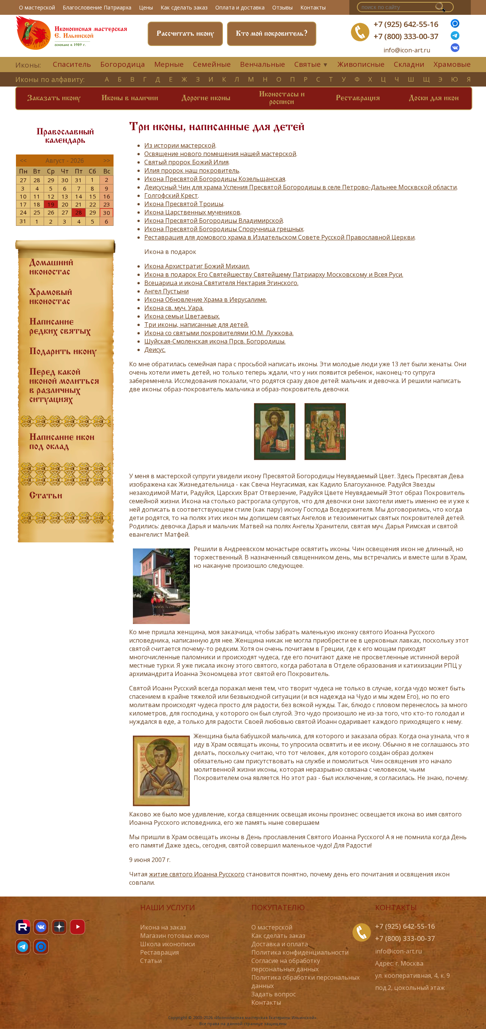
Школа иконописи (167, 944)
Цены (146, 7)
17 (23, 204)
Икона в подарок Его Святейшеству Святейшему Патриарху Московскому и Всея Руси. (273, 274)
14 (78, 196)
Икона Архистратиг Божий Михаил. (197, 266)
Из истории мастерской (179, 145)
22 (92, 204)
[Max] (455, 25)
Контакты (313, 7)
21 (78, 204)
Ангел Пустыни (166, 291)
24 (23, 212)
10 (23, 196)
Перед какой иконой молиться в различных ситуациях (64, 386)
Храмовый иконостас (50, 297)
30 (65, 180)
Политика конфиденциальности (300, 952)
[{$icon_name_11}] (325, 461)
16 (106, 196)
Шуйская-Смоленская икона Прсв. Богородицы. (215, 341)
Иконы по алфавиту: (50, 79)
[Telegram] (22, 946)
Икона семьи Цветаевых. (182, 316)
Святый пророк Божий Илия (186, 162)
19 (50, 204)
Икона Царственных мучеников (192, 212)
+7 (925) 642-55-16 (406, 24)
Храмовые (452, 64)
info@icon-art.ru (406, 50)
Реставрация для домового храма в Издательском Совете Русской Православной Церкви (279, 237)
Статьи (45, 496)
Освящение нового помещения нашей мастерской (220, 154)
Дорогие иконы (205, 98)
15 (92, 196)
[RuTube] (22, 926)
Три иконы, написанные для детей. (196, 324)
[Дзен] (59, 926)
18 (36, 204)
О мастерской (37, 7)
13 (65, 196)
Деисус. (155, 349)
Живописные (361, 64)
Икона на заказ (163, 927)
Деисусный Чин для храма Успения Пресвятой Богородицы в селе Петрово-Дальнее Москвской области (300, 187)
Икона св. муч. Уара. (174, 308)
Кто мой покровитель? (272, 33)
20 (65, 204)
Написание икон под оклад (62, 442)
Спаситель (72, 64)
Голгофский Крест (171, 195)
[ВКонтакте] (455, 50)
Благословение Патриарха (97, 7)
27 (23, 180)
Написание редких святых (60, 327)
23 (106, 204)
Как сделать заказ (184, 7)
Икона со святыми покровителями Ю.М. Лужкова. (218, 333)
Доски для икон (434, 98)
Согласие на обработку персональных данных (285, 965)
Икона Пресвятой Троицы (183, 204)
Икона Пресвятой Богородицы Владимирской (213, 220)
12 (50, 196)
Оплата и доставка (240, 7)
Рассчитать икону (185, 33)
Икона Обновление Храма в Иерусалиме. (205, 299)
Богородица (122, 64)
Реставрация (358, 98)
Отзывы (282, 7)
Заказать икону (53, 98)
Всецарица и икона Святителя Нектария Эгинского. (221, 283)
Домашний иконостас (51, 267)
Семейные (212, 64)
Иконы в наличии (129, 98)
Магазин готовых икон (174, 935)
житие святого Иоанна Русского (197, 874)
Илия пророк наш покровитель (191, 170)
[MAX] (41, 946)
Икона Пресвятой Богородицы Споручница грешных (223, 229)
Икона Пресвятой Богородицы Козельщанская (214, 179)
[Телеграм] (455, 37)
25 (36, 212)
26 (50, 212)
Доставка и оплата (279, 944)
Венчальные (262, 64)
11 (36, 196)
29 (50, 180)
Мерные (169, 64)
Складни (409, 64)
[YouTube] (77, 926)
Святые (307, 64)
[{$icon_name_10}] (274, 461)
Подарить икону (62, 351)
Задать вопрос (273, 994)
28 (36, 180)
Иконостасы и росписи (282, 98)
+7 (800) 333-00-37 (406, 36)
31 (78, 180)
